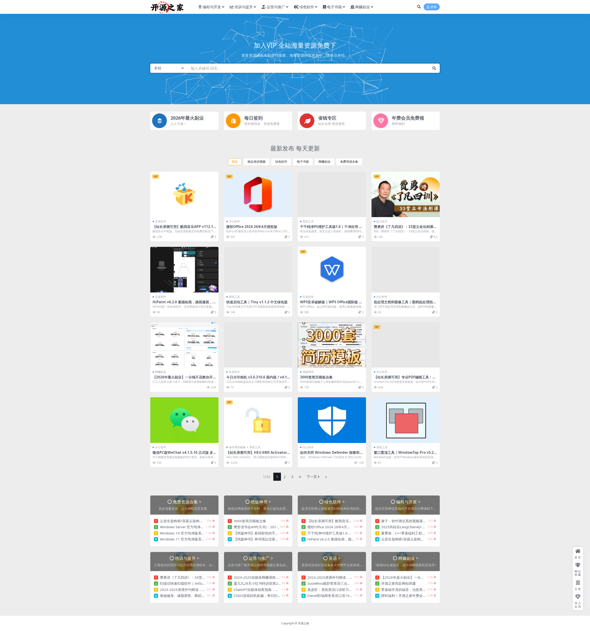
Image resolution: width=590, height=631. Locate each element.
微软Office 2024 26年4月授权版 (251, 226)
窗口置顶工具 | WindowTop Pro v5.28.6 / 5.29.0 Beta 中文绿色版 (405, 454)
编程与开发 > (408, 501)
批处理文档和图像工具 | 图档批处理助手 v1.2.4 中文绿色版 (405, 304)
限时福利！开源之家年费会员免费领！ (410, 595)
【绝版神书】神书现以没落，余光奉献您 (265, 539)
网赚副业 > (408, 558)
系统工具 (308, 221)
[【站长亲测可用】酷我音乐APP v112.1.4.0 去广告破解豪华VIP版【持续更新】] (184, 194)
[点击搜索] (434, 68)
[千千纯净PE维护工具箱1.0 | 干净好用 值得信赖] (332, 194)
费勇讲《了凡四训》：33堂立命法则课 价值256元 (403, 228)
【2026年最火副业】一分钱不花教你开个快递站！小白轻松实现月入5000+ (184, 379)
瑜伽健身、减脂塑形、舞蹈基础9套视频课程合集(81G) (202, 595)
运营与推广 (276, 6)
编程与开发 (212, 6)
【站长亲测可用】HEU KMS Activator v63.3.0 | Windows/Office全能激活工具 (258, 454)
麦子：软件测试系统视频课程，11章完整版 (414, 521)
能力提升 (381, 221)
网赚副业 (362, 6)
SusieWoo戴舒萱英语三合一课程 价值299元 (341, 583)
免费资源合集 (349, 161)
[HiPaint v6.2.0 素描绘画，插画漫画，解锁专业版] (184, 269)
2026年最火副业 (187, 118)
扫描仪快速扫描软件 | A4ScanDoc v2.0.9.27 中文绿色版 (203, 583)
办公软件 (234, 221)
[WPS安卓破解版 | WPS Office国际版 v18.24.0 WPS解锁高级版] (332, 269)
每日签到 (253, 118)
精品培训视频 (257, 161)
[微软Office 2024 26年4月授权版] (258, 194)
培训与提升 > (187, 558)
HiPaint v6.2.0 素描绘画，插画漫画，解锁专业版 (184, 304)
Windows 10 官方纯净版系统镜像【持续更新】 (196, 533)
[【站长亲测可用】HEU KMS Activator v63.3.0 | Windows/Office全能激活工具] (258, 420)
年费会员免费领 (408, 118)
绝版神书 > (261, 501)
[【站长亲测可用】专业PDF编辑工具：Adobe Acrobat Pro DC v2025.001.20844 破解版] (406, 345)
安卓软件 (160, 221)
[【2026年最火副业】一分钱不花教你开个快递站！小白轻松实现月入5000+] (184, 345)
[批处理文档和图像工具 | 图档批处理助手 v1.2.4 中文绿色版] (406, 269)
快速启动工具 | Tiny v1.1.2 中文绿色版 (257, 302)
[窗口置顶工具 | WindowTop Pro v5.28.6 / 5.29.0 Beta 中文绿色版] (406, 420)
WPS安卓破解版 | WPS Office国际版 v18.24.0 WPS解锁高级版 (331, 304)
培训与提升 (243, 6)
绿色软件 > (334, 501)
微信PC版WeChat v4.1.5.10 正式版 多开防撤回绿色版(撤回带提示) (183, 454)
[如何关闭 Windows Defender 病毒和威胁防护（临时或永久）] (332, 420)
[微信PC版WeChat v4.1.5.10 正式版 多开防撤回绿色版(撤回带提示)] (184, 420)
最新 (235, 161)
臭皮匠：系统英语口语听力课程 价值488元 (340, 589)
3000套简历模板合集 (316, 377)
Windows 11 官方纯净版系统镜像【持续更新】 (196, 539)
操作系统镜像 (237, 447)
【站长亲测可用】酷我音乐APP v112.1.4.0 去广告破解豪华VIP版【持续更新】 (183, 228)
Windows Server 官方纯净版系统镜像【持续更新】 (199, 527)
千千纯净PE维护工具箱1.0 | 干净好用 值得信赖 (331, 228)
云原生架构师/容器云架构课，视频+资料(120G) (196, 521)
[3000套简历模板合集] (332, 345)
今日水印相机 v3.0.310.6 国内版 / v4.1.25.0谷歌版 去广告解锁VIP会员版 (258, 379)
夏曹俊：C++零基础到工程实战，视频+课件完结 (418, 533)
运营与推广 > (261, 558)
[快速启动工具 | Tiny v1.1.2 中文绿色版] (258, 269)
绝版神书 (308, 372)
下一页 (312, 476)
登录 (433, 7)
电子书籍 (334, 6)
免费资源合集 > (187, 501)
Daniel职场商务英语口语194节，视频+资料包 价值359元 (351, 595)
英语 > (335, 558)
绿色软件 (306, 6)
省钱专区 (327, 118)
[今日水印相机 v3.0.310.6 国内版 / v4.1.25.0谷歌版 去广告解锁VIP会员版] (258, 345)
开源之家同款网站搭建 (398, 583)
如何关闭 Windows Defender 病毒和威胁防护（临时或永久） (331, 454)
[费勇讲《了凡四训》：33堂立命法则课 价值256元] (406, 194)
